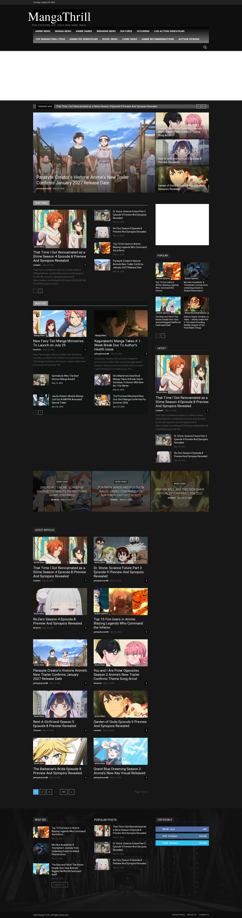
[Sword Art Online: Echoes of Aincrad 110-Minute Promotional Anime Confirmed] (62, 491)
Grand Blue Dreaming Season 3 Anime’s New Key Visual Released (119, 771)
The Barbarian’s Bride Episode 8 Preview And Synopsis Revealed (57, 771)
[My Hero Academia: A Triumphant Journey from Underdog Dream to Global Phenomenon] (196, 271)
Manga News (39, 335)
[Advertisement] (121, 76)
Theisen (37, 730)
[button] (205, 47)
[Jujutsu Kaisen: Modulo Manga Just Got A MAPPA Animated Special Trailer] (41, 400)
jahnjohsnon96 (43, 188)
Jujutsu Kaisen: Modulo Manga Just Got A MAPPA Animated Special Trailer (67, 399)
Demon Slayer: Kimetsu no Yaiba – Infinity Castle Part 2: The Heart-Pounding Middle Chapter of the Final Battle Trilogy (196, 322)
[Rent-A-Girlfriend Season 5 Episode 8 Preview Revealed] (182, 152)
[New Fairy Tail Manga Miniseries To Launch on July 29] (59, 323)
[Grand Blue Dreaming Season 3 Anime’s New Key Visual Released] (121, 751)
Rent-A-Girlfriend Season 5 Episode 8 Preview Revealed (54, 724)
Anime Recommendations (195, 313)
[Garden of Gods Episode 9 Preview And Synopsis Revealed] (182, 179)
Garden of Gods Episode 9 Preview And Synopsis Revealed (120, 724)
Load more (59, 884)
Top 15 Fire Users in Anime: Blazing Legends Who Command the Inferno (130, 247)
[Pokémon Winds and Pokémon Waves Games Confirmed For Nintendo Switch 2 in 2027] (121, 491)
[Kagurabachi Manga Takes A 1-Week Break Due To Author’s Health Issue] (121, 323)
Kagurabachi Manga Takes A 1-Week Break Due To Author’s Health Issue (117, 345)
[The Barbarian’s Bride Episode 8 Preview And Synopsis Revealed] (60, 751)
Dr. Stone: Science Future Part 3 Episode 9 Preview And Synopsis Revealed (130, 214)
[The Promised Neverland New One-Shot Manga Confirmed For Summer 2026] (102, 400)
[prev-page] (35, 291)
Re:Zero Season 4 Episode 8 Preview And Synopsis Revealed (57, 621)
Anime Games (62, 482)
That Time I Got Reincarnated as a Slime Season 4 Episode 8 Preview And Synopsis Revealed (106, 106)
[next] (204, 106)
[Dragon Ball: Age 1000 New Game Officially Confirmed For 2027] (180, 491)
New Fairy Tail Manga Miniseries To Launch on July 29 (58, 343)
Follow (203, 836)
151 (64, 792)
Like (205, 829)
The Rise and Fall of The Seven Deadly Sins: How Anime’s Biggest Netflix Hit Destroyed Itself (168, 320)
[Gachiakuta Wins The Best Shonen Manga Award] (41, 379)
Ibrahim (37, 349)
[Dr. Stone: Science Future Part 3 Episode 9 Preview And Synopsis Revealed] (102, 215)
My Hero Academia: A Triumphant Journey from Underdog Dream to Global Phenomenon (196, 286)
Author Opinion (163, 278)
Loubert (36, 265)
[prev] (199, 106)
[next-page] (40, 291)
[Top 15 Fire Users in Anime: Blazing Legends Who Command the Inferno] (102, 247)
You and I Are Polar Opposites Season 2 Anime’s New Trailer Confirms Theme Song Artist (116, 675)
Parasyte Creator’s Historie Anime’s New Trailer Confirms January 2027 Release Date (128, 264)
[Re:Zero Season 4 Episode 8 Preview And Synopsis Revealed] (102, 232)
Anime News (39, 247)
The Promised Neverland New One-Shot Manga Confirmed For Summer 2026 (129, 399)
